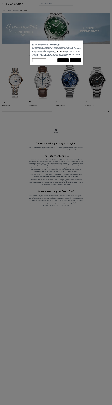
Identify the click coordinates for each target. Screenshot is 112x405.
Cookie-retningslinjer (60, 51)
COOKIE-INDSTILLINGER (39, 60)
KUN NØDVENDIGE (63, 60)
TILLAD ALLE (75, 60)
